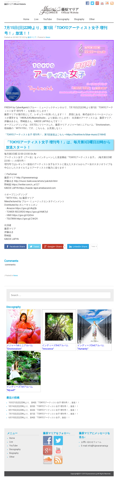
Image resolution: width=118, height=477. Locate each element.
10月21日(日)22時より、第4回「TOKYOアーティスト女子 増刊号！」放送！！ (44, 402)
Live (36, 19)
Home (26, 19)
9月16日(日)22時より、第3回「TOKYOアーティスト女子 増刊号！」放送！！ (43, 406)
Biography (79, 19)
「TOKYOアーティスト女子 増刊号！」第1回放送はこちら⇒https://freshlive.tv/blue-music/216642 (55, 134)
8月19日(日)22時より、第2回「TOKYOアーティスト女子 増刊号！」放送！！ (43, 410)
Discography (63, 19)
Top (111, 470)
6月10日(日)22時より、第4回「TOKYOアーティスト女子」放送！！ (39, 417)
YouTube (47, 19)
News (48, 37)
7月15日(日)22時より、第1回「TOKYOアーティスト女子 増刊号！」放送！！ (43, 414)
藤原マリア (32, 37)
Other (92, 19)
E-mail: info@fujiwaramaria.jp (94, 446)
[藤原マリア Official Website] (59, 14)
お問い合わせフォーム (91, 442)
